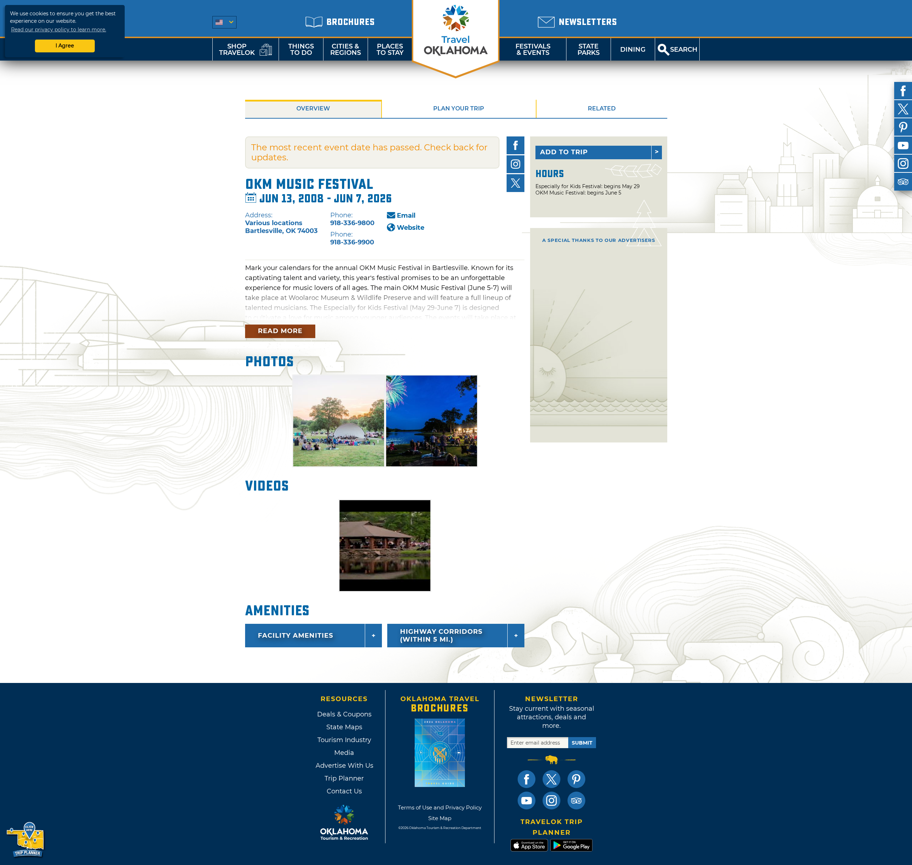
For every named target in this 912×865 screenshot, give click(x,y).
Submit (582, 743)
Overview (313, 108)
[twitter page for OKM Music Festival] (515, 183)
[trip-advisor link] (576, 800)
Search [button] (684, 49)
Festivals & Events (532, 49)
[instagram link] (551, 800)
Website (410, 228)
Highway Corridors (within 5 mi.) (441, 635)
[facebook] (903, 91)
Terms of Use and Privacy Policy (440, 807)
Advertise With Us (344, 766)
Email (406, 215)
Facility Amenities (295, 635)
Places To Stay (390, 49)
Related (602, 108)
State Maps (344, 727)
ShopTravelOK (237, 49)
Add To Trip (564, 152)
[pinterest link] (576, 779)
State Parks (588, 49)
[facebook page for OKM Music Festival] (515, 145)
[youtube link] (526, 800)
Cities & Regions (345, 49)
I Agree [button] (65, 45)
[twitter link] (551, 779)
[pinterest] (903, 127)
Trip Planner (344, 778)
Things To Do (301, 49)
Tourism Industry (344, 740)
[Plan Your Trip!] (25, 840)
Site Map (439, 818)
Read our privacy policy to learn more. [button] (58, 29)
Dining (633, 49)
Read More (280, 331)
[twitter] (903, 109)
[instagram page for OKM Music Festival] (515, 164)
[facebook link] (526, 779)
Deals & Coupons (344, 714)
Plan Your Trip (458, 108)
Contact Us (344, 791)
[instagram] (903, 163)
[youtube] (903, 145)
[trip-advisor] (903, 182)
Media (344, 753)
